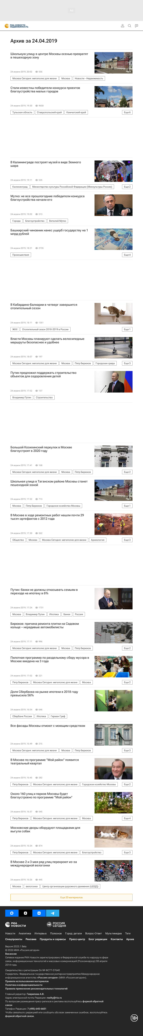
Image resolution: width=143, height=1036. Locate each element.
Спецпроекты (13, 939)
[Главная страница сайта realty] (23, 26)
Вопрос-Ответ (93, 933)
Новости (10, 933)
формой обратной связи (19, 1016)
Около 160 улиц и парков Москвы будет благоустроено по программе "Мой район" (41, 795)
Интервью (41, 933)
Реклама (31, 939)
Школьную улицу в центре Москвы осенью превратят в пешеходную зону (49, 55)
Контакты (117, 939)
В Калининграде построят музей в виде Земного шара (45, 163)
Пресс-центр (77, 939)
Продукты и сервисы (53, 939)
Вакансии (11, 953)
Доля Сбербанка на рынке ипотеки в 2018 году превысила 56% (44, 693)
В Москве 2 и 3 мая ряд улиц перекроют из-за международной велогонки (43, 863)
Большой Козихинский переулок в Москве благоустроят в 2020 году (41, 449)
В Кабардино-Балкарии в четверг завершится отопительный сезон (43, 306)
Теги (127, 933)
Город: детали (73, 933)
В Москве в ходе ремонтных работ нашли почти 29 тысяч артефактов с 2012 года (47, 516)
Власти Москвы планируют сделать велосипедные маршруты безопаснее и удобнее (47, 340)
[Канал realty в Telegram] (52, 913)
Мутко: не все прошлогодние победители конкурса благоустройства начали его (47, 197)
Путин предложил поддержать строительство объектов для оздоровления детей (43, 374)
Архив (130, 939)
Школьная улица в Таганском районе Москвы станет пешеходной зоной (49, 483)
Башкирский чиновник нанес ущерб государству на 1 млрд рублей (49, 232)
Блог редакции (98, 939)
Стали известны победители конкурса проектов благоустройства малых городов (45, 89)
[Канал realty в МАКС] (11, 913)
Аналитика (25, 933)
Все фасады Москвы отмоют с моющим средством (47, 725)
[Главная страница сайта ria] (6, 26)
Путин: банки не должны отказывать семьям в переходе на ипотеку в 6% (44, 591)
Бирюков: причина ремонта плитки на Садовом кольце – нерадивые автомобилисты (44, 625)
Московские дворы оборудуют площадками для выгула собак (45, 829)
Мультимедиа (113, 933)
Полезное (56, 933)
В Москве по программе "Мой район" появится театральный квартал (44, 761)
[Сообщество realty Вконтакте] (39, 913)
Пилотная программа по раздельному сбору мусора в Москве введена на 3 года (49, 659)
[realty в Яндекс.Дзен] (25, 913)
